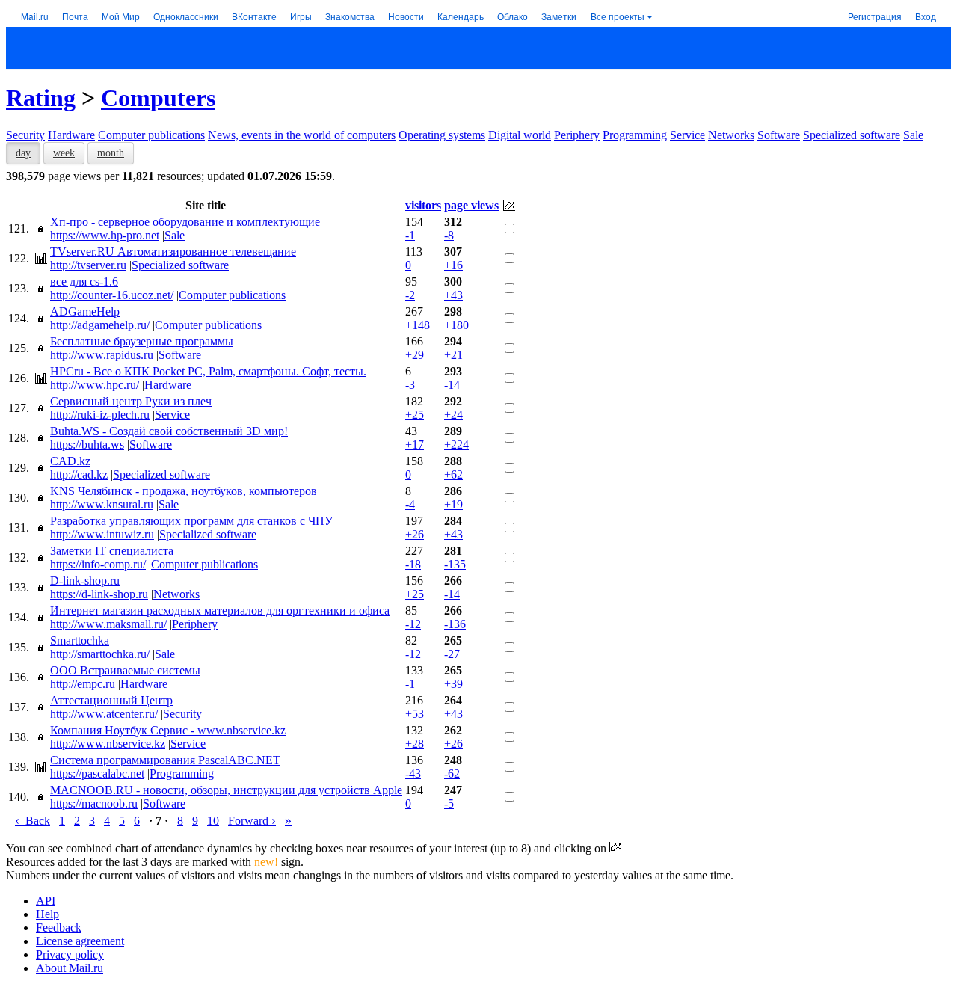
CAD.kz (70, 461)
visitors (423, 205)
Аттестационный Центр (111, 700)
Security (25, 135)
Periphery (577, 135)
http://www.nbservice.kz (107, 743)
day (23, 153)
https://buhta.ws (87, 444)
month (110, 153)
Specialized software (851, 135)
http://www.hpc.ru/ (94, 384)
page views (471, 205)
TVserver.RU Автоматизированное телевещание (173, 251)
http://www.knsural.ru (101, 504)
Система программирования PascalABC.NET (165, 760)
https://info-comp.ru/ (98, 564)
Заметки (558, 16)
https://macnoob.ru (94, 803)
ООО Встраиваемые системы (125, 670)
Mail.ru (35, 16)
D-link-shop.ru (85, 580)
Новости (406, 16)
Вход (925, 16)
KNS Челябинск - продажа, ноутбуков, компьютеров (183, 491)
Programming (635, 135)
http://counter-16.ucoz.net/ (111, 295)
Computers (158, 97)
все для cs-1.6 (84, 281)
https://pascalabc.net (97, 773)
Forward (252, 820)
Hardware (71, 135)
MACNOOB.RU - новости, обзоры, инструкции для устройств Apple (226, 790)
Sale (913, 135)
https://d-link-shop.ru (99, 594)
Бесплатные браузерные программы (141, 341)
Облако (512, 16)
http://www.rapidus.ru (101, 354)
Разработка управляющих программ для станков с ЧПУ (191, 520)
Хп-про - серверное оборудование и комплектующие (185, 221)
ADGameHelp (85, 311)
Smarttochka (79, 640)
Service (687, 135)
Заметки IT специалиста (111, 550)
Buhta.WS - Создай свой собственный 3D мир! (169, 431)
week (64, 153)
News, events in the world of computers (302, 135)
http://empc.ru (82, 683)
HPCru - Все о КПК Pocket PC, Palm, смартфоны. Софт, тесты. (208, 371)
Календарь (460, 16)
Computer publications (151, 135)
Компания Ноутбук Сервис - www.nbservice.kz (168, 730)
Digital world (519, 135)
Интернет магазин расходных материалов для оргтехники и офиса (220, 610)
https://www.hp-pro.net (104, 235)
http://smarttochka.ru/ (100, 654)
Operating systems (442, 135)
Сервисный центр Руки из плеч (131, 401)
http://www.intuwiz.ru (102, 534)
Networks (731, 135)
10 (213, 820)
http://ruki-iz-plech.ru (100, 414)
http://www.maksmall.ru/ (108, 624)
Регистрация (875, 16)
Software (778, 135)
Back (32, 820)
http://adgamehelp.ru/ (100, 325)
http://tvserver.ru (88, 265)
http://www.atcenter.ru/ (104, 713)
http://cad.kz (79, 474)
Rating (41, 97)
